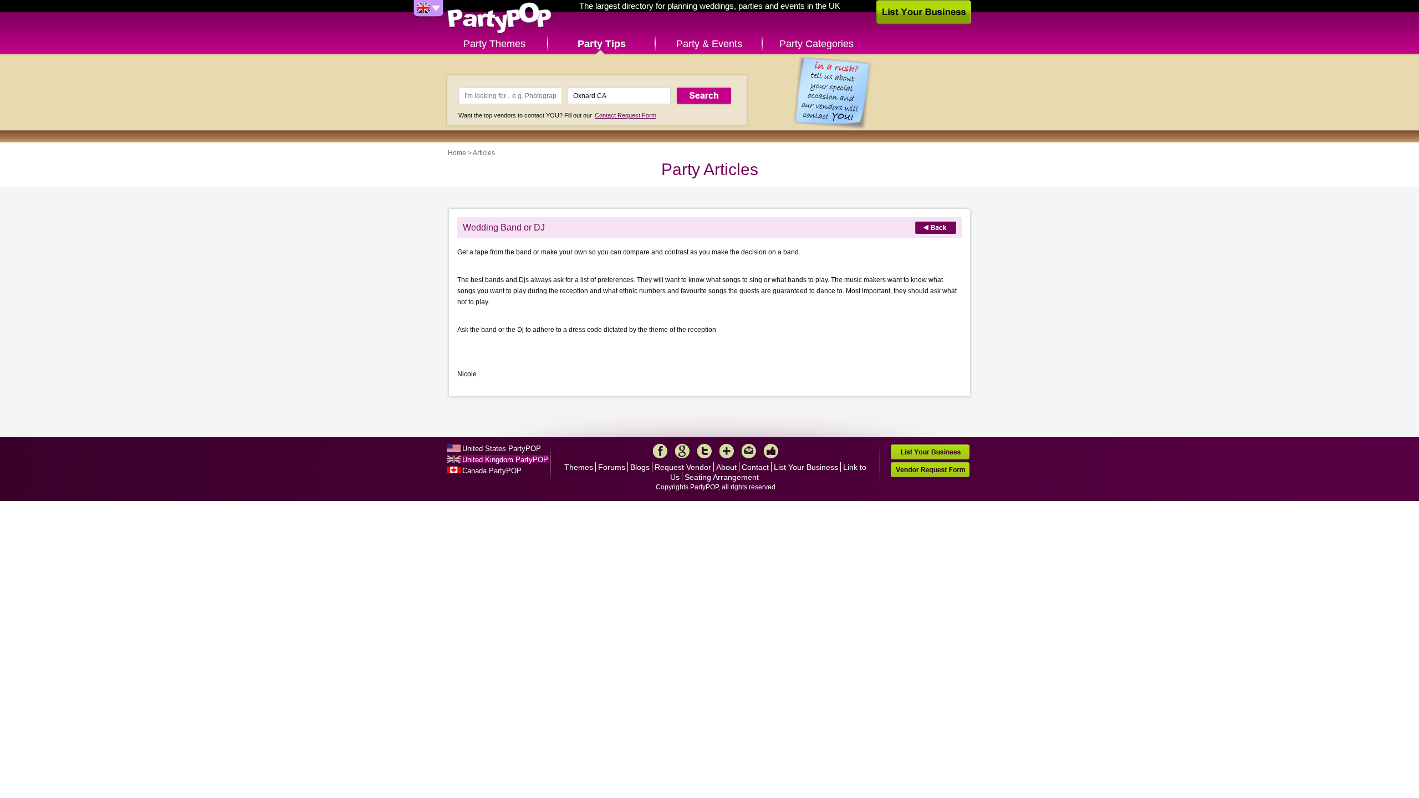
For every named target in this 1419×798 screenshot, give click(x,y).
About (726, 467)
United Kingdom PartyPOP (505, 460)
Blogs (640, 467)
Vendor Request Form (930, 470)
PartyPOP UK (499, 18)
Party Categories (816, 43)
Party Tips (602, 43)
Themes (578, 467)
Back (935, 227)
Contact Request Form (625, 115)
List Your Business (806, 467)
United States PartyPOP (501, 448)
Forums (611, 467)
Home (457, 153)
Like (771, 451)
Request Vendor (683, 467)
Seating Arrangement (722, 477)
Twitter (704, 451)
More (726, 451)
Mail (749, 451)
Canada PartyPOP (492, 471)
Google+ (682, 451)
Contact (755, 467)
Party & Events (709, 43)
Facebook (660, 451)
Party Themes (494, 43)
